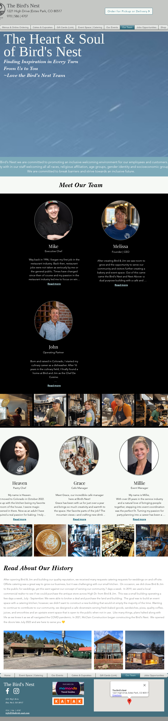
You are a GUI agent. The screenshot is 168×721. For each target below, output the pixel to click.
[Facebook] (7, 691)
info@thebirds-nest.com (18, 713)
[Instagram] (16, 691)
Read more (54, 283)
